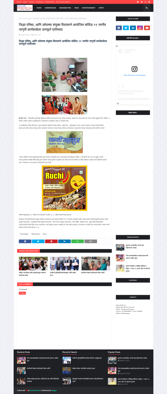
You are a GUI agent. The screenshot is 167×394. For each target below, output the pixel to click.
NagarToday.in (25, 35)
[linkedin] (133, 28)
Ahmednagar (28, 18)
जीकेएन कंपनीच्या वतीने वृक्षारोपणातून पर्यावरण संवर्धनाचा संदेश (32, 274)
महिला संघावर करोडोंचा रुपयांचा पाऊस (83, 368)
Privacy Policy (49, 2)
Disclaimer (39, 2)
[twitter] (141, 2)
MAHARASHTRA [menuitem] (65, 8)
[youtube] (147, 28)
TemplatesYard (35, 390)
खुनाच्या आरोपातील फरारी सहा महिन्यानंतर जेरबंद (135, 246)
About (25, 2)
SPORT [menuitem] (101, 8)
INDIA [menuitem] (76, 8)
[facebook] (137, 2)
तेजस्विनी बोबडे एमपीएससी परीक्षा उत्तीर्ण (93, 273)
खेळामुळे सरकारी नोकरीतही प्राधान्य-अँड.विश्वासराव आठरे (87, 380)
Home (19, 2)
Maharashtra (35, 234)
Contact (31, 2)
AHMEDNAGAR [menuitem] (50, 8)
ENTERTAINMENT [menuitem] (88, 8)
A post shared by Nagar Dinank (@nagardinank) (135, 99)
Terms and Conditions (63, 2)
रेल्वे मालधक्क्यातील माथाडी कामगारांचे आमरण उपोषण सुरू (137, 257)
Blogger (54, 390)
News (44, 234)
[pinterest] (149, 2)
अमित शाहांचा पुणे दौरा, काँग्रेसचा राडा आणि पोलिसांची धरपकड (43, 380)
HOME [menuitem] (39, 8)
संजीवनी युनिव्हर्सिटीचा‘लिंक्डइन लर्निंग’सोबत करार (63, 274)
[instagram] (145, 2)
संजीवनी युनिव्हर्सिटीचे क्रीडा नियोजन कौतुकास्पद (87, 358)
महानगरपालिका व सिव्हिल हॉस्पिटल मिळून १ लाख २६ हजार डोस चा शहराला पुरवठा (138, 268)
